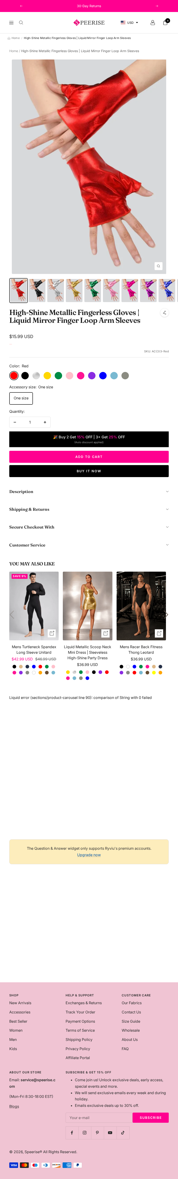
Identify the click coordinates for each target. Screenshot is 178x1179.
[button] (129, 22)
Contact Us (131, 1012)
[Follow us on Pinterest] (97, 1132)
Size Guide (131, 1021)
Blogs (14, 1106)
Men (13, 1039)
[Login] (152, 22)
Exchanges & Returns (84, 1003)
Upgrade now (89, 854)
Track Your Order (80, 1012)
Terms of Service (80, 1030)
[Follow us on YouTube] (110, 1132)
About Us (130, 1039)
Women (15, 1030)
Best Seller (18, 1021)
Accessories (19, 1012)
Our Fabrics (132, 1003)
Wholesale (131, 1030)
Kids (13, 1048)
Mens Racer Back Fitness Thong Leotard (141, 649)
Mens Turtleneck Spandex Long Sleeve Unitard (34, 649)
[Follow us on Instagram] (84, 1132)
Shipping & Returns (29, 509)
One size (21, 398)
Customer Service (27, 545)
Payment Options (80, 1021)
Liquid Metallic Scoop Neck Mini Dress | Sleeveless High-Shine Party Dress (87, 652)
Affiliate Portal (78, 1057)
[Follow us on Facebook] (72, 1132)
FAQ (125, 1048)
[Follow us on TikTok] (123, 1132)
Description (21, 491)
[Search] (21, 23)
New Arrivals (20, 1003)
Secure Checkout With (31, 527)
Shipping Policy (79, 1039)
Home (13, 51)
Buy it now (89, 471)
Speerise (32, 1151)
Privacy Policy (78, 1048)
